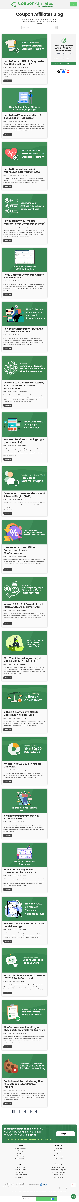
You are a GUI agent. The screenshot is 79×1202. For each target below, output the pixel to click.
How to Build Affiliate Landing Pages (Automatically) (23, 441)
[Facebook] (63, 71)
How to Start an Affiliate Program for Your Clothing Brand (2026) (24, 63)
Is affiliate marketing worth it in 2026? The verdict (21, 817)
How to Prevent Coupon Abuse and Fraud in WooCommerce (23, 330)
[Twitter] (59, 1188)
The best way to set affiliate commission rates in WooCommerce (19, 550)
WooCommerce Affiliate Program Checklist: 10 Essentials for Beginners (24, 1029)
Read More (8, 81)
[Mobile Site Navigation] (73, 4)
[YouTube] (68, 71)
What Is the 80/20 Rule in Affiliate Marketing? (22, 765)
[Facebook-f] (63, 1188)
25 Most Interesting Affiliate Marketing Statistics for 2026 (19, 871)
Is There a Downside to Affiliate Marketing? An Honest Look (20, 713)
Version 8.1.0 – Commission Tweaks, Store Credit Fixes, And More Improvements (23, 385)
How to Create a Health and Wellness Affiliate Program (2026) (22, 170)
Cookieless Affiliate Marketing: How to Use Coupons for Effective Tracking (23, 1084)
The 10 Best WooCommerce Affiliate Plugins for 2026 (23, 276)
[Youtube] (66, 1188)
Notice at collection (29, 1199)
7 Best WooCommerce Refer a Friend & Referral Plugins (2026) (24, 495)
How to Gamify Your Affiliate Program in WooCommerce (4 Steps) (24, 222)
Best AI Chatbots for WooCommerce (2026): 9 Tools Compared (24, 977)
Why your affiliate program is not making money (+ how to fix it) (22, 659)
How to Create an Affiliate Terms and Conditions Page (24, 925)
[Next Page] (35, 1111)
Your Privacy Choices (44, 1199)
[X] (58, 71)
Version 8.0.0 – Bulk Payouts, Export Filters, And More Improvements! (23, 605)
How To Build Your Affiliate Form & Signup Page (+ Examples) (22, 116)
